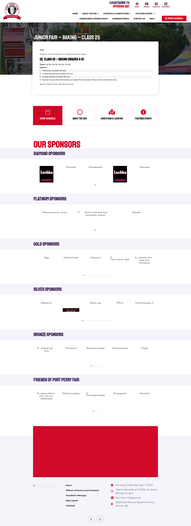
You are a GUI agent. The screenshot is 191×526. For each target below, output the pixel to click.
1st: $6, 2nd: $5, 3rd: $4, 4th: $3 (55, 64)
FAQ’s (152, 18)
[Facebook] (91, 519)
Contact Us (139, 18)
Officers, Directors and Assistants (82, 490)
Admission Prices (120, 18)
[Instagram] (100, 519)
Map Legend (72, 500)
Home (75, 13)
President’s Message (76, 495)
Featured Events (144, 13)
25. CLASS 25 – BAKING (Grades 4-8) (62, 59)
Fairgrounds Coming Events (93, 18)
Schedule (70, 505)
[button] (35, 174)
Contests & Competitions (116, 13)
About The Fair (89, 13)
